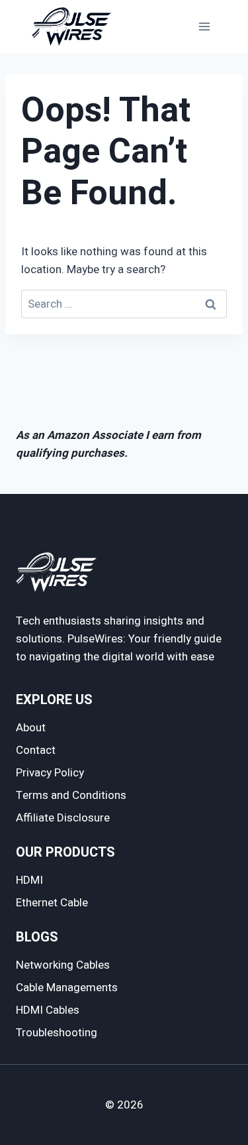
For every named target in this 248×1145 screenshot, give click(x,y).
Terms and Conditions (71, 795)
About (31, 727)
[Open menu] (204, 26)
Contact (36, 750)
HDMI (29, 880)
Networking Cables (63, 965)
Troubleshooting (56, 1032)
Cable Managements (67, 987)
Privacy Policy (50, 772)
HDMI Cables (47, 1010)
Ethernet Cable (52, 902)
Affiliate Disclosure (63, 818)
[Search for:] (124, 304)
